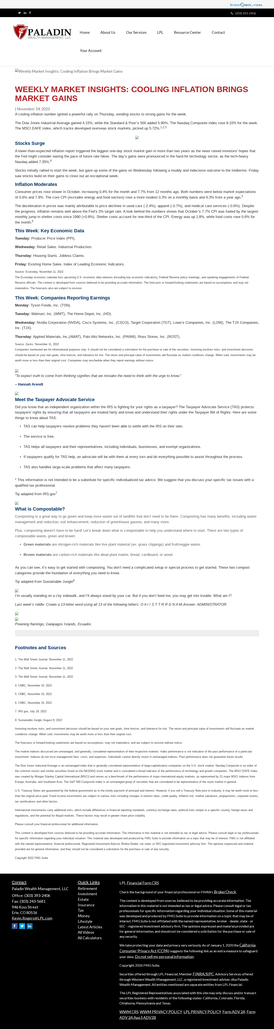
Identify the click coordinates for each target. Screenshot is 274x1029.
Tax (81, 910)
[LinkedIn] (25, 13)
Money (84, 915)
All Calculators (90, 937)
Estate (83, 899)
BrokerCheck (225, 891)
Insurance (86, 904)
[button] (108, 32)
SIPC (210, 974)
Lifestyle (85, 921)
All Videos (86, 932)
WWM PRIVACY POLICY (161, 1011)
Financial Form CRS (143, 882)
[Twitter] (19, 13)
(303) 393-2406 (245, 13)
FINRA (198, 974)
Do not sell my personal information (164, 956)
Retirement (87, 888)
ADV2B (149, 1017)
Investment (87, 893)
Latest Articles (90, 926)
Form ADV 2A (233, 1011)
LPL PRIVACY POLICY (202, 1011)
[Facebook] (30, 13)
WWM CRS (128, 1011)
